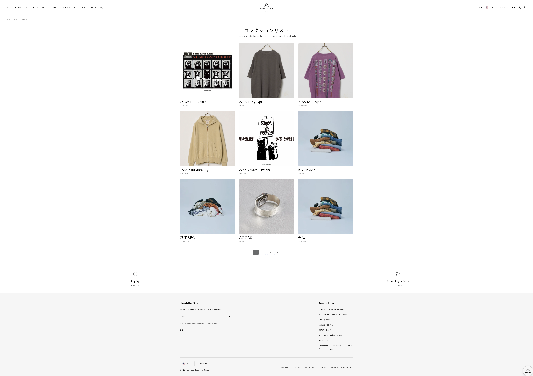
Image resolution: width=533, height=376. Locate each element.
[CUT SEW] (207, 206)
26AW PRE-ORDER (195, 102)
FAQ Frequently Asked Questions (331, 309)
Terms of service (310, 367)
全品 (301, 238)
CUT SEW (187, 238)
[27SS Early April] (266, 70)
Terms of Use (203, 323)
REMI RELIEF (190, 370)
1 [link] (255, 252)
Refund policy (285, 367)
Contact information (347, 367)
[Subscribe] (229, 316)
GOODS (245, 238)
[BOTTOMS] (325, 138)
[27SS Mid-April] (325, 70)
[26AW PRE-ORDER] (207, 70)
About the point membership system (333, 314)
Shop (15, 19)
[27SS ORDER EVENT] (266, 138)
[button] (513, 7)
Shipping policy (322, 367)
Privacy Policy (213, 323)
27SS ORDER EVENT (255, 170)
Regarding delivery (326, 325)
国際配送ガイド (326, 330)
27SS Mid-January (194, 170)
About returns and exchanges (330, 335)
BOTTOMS (307, 170)
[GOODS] (266, 206)
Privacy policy (297, 367)
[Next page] (277, 252)
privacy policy (324, 340)
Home (8, 19)
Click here (135, 285)
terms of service (325, 319)
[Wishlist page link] (480, 7)
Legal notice (334, 367)
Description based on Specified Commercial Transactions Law (336, 347)
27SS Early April (251, 102)
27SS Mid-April (310, 102)
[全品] (325, 206)
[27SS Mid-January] (207, 138)
